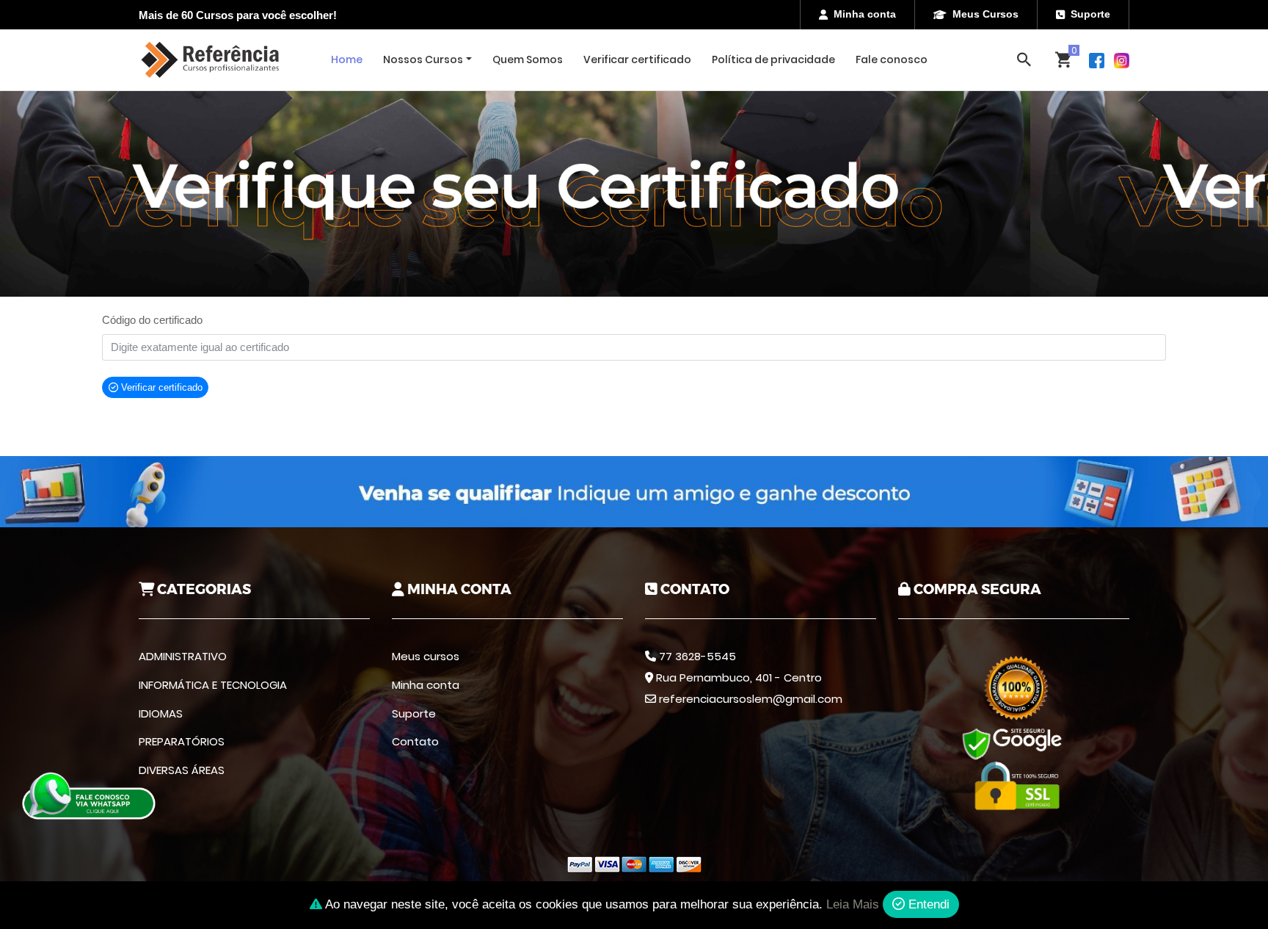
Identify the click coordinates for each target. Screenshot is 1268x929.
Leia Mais (852, 904)
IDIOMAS (161, 713)
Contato (415, 741)
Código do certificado (152, 320)
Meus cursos (425, 656)
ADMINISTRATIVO (183, 656)
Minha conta (865, 14)
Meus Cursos (985, 14)
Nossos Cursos (423, 59)
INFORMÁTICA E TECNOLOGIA (213, 685)
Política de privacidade (773, 59)
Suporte (1090, 14)
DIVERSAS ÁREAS (182, 770)
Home (346, 59)
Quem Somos (527, 59)
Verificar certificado (637, 59)
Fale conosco (892, 59)
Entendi (927, 904)
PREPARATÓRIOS (182, 741)
